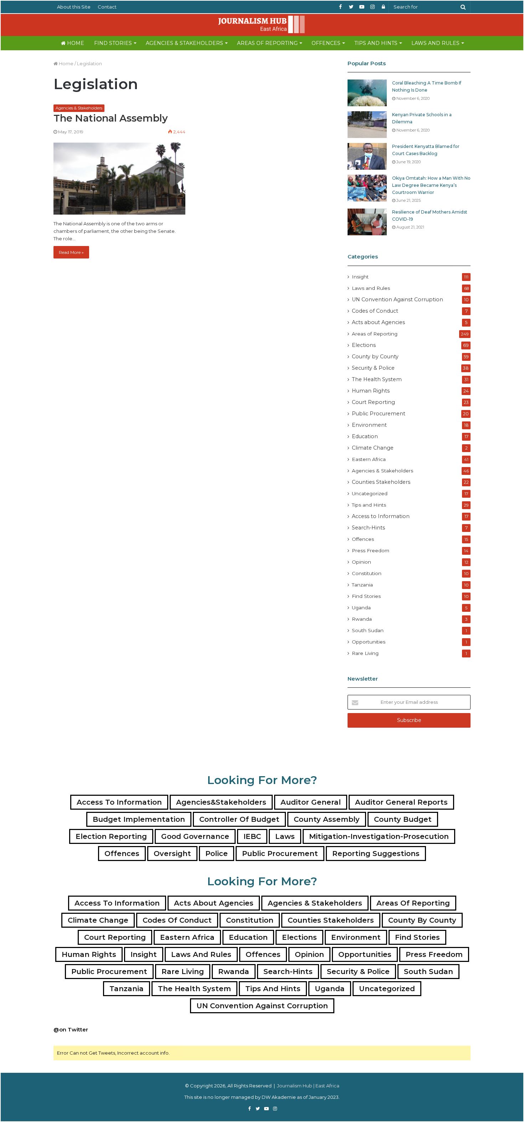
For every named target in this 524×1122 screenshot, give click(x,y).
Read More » (71, 252)
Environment (369, 425)
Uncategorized (369, 493)
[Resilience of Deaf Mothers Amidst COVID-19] (367, 222)
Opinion (361, 562)
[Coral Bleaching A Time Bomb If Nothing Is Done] (367, 93)
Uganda (361, 607)
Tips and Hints (375, 43)
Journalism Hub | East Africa (308, 1085)
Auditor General (311, 802)
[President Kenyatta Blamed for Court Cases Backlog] (367, 156)
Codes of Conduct (375, 311)
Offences (326, 43)
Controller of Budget (239, 819)
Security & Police (373, 368)
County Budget (403, 819)
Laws (285, 836)
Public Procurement (378, 413)
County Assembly (327, 819)
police (216, 853)
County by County (375, 356)
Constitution (366, 573)
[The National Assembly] (119, 179)
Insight (360, 277)
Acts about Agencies (378, 322)
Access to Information (381, 516)
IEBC (252, 836)
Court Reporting (373, 402)
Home (75, 43)
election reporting (111, 836)
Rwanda (362, 619)
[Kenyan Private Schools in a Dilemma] (367, 124)
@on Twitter (70, 1029)
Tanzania (362, 585)
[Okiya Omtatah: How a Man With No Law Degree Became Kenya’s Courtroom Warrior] (367, 188)
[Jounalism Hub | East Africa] (262, 24)
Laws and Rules (435, 43)
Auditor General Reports (401, 802)
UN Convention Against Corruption (397, 299)
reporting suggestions (376, 853)
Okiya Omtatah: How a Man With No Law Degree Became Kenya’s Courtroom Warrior (431, 185)
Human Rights (371, 391)
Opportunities (368, 642)
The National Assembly (110, 118)
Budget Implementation (139, 819)
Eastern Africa (369, 459)
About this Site (74, 7)
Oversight (172, 853)
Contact (107, 7)
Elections (364, 345)
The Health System (377, 379)
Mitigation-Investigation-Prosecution (379, 836)
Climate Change (373, 448)
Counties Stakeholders (381, 482)
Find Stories (113, 43)
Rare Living (365, 653)
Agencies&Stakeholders (221, 802)
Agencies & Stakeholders (184, 43)
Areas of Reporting (267, 43)
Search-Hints (368, 527)
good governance (195, 836)
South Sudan (368, 630)
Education (365, 436)
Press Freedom (370, 550)
